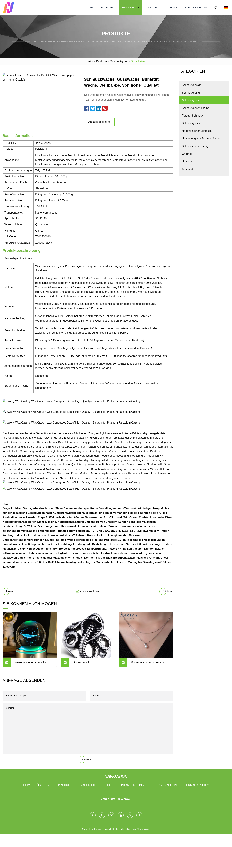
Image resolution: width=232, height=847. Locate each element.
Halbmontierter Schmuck (197, 130)
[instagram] (130, 815)
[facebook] (93, 815)
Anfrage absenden (99, 121)
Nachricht (155, 7)
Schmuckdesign (191, 85)
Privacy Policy (197, 785)
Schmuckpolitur (191, 92)
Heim (90, 7)
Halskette (187, 161)
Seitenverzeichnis (165, 785)
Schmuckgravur (191, 123)
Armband (187, 169)
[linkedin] (102, 815)
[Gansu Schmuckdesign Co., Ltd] (8, 7)
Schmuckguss (118, 61)
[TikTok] (139, 815)
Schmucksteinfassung (195, 146)
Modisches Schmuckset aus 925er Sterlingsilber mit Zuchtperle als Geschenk (147, 664)
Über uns (107, 7)
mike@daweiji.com (141, 829)
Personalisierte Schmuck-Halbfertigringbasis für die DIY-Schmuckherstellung (33, 664)
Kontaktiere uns (196, 7)
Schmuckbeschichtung (195, 108)
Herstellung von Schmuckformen (201, 138)
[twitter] (111, 815)
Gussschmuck (81, 662)
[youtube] (121, 815)
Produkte (128, 7)
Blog (173, 7)
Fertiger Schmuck (192, 115)
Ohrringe (187, 153)
